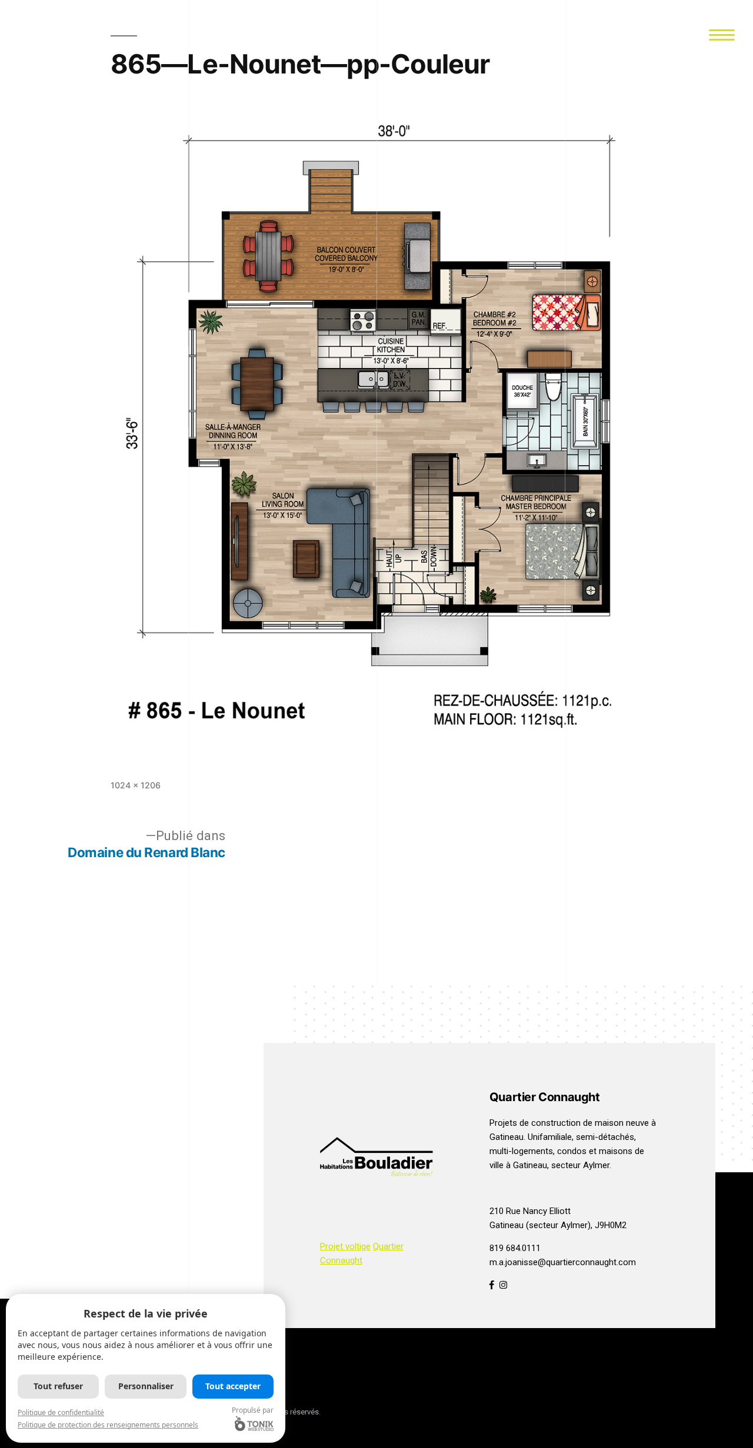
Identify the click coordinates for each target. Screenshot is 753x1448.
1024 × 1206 (136, 785)
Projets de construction (535, 1123)
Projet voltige (345, 1246)
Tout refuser (58, 1386)
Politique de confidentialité (61, 1412)
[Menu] (721, 34)
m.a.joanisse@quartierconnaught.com (562, 1262)
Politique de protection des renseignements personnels (108, 1425)
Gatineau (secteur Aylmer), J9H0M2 (558, 1225)
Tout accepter (233, 1386)
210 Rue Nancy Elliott (530, 1211)
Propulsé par (253, 1410)
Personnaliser (146, 1386)
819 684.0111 (515, 1248)
